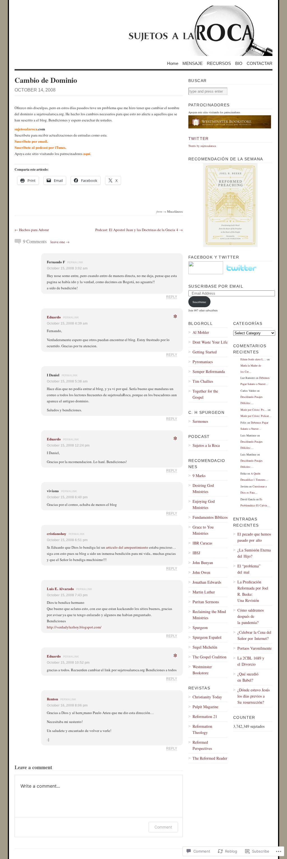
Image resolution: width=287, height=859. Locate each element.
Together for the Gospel (205, 394)
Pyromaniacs (203, 361)
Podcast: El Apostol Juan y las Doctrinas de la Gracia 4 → (139, 229)
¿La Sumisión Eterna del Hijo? (254, 553)
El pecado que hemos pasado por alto (254, 537)
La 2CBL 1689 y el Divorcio (250, 661)
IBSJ (196, 552)
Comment (163, 827)
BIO (238, 63)
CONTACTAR (259, 63)
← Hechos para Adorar (32, 229)
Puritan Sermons (206, 601)
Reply (171, 297)
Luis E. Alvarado (60, 588)
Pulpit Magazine (205, 706)
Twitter (198, 138)
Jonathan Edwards (207, 582)
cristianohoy (56, 533)
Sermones (200, 421)
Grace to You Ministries (203, 530)
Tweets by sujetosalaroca (202, 146)
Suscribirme (199, 302)
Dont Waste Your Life (210, 342)
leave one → (60, 241)
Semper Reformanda (209, 371)
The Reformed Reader (210, 758)
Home (172, 63)
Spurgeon (200, 627)
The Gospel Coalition (209, 656)
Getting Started (205, 352)
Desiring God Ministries (203, 488)
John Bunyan (203, 562)
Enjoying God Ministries (204, 504)
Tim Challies (203, 381)
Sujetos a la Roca (206, 445)
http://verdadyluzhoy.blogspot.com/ (74, 627)
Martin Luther (204, 592)
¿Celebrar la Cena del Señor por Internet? (254, 635)
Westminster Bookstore (202, 669)
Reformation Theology (202, 729)
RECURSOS (219, 63)
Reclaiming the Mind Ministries (209, 614)
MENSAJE (192, 63)
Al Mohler (201, 332)
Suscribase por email (215, 286)
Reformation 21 (205, 716)
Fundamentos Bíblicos (210, 517)
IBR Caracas (202, 543)
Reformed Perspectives (202, 745)
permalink (75, 262)
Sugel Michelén (205, 647)
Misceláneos (175, 211)
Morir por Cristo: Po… (253, 410)
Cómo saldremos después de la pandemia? (250, 616)
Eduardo (54, 317)
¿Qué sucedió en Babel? (247, 677)
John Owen (201, 572)
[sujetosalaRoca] (143, 31)
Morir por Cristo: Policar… (256, 416)
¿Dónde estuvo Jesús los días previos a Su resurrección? (253, 696)
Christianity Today (207, 697)
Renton (52, 698)
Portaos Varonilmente (254, 648)
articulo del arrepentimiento (127, 547)
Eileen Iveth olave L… (253, 359)
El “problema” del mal (248, 569)
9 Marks (199, 475)
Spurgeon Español (207, 637)
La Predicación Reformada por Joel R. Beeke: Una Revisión (252, 591)
